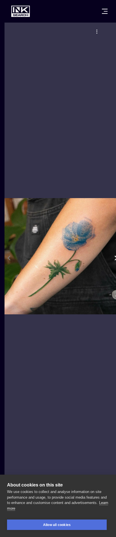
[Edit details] (97, 31)
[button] (97, 31)
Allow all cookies (57, 525)
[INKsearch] (20, 11)
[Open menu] (104, 11)
